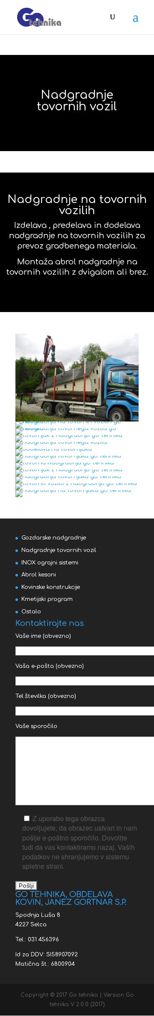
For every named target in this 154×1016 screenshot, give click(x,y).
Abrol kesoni (38, 575)
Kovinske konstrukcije (50, 587)
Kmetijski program (47, 599)
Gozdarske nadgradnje (53, 538)
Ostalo (31, 612)
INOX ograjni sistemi (49, 563)
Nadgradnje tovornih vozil (58, 550)
